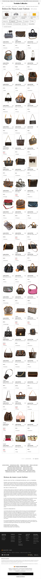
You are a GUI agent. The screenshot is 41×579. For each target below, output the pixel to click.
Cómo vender (19, 537)
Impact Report (35, 540)
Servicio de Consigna (4, 539)
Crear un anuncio (19, 539)
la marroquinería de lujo (22, 483)
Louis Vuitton (8, 6)
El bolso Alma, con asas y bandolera (11, 525)
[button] (39, 3)
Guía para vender (20, 542)
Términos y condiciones (15, 552)
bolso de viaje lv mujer (27, 467)
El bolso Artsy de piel (8, 526)
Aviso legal (9, 552)
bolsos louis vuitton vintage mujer (14, 469)
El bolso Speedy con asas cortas (10, 524)
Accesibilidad (4, 552)
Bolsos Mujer (14, 6)
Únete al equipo (36, 541)
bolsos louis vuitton (24, 465)
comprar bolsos (5, 465)
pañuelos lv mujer (22, 470)
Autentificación (13, 538)
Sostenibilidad (35, 538)
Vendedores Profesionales (20, 545)
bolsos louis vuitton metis (26, 466)
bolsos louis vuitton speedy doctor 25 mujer (26, 471)
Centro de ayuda (27, 538)
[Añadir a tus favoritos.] (13, 42)
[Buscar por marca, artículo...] (2, 3)
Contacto (27, 540)
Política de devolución (13, 541)
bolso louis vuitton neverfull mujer (14, 467)
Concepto (3, 537)
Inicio (3, 6)
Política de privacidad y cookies (25, 552)
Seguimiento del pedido (13, 537)
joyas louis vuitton (31, 470)
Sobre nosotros (36, 537)
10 (33, 458)
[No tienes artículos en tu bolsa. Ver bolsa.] (39, 3)
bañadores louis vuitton (11, 471)
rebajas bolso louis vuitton (13, 466)
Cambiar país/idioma (20, 576)
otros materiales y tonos (15, 503)
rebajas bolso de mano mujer (11, 470)
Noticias (34, 543)
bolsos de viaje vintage (28, 469)
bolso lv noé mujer (34, 465)
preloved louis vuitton (14, 465)
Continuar (20, 574)
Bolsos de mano (21, 6)
